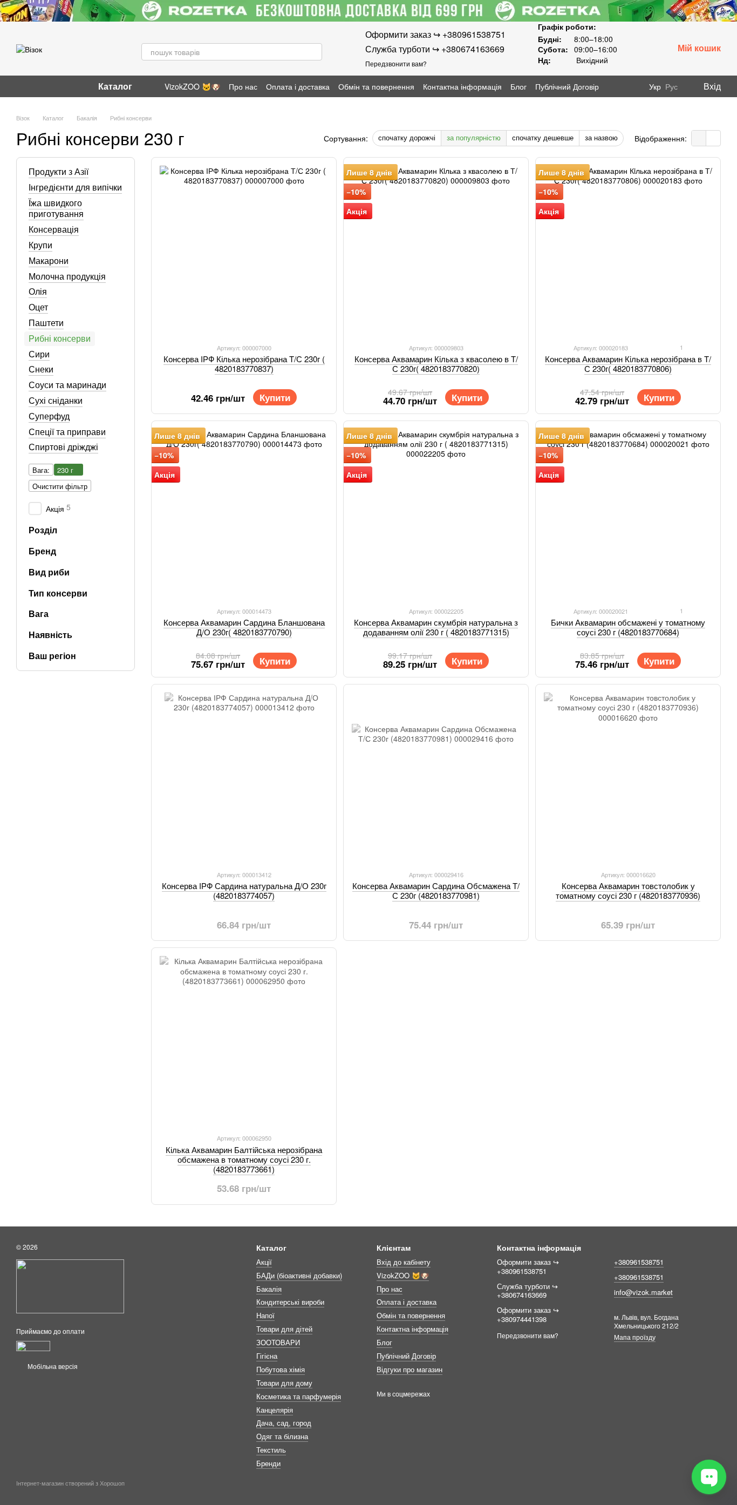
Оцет (38, 307)
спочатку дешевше (543, 137)
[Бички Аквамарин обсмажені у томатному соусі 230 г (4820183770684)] (628, 513)
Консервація (54, 229)
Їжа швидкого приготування (56, 208)
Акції (264, 1262)
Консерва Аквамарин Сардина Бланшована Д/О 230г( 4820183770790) (244, 627)
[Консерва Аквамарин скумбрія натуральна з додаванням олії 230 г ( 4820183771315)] (436, 513)
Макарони (49, 260)
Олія (38, 291)
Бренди (268, 1463)
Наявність (50, 635)
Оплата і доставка (298, 86)
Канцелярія (274, 1410)
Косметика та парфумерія (298, 1396)
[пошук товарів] (313, 51)
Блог (518, 86)
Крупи (40, 245)
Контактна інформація (462, 86)
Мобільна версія (52, 1366)
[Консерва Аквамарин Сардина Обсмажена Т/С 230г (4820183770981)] (436, 777)
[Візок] (70, 1285)
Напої (265, 1315)
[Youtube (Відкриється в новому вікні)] (46, 86)
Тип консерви (58, 593)
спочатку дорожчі (406, 137)
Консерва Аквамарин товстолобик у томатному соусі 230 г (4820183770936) (628, 890)
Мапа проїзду (635, 1336)
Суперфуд (49, 416)
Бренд (42, 551)
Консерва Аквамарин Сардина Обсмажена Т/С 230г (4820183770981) (436, 890)
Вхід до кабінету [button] (404, 1262)
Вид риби (49, 572)
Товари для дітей (284, 1329)
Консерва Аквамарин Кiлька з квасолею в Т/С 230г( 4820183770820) (436, 363)
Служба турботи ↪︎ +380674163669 (434, 49)
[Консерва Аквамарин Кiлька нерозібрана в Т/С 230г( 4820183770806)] (628, 250)
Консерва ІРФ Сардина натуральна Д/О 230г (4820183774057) (244, 890)
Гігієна (266, 1356)
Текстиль (271, 1450)
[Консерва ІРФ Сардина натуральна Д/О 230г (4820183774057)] (244, 777)
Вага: (41, 470)
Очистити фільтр (59, 486)
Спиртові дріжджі (63, 446)
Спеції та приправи (67, 431)
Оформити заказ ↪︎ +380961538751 (435, 34)
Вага (39, 614)
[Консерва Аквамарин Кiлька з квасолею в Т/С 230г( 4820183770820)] (436, 250)
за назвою (601, 137)
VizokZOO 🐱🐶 (192, 86)
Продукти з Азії (58, 171)
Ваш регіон (52, 656)
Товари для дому (284, 1383)
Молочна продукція (67, 275)
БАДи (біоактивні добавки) (299, 1275)
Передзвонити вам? (396, 63)
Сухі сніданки (56, 400)
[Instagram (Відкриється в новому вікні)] (20, 86)
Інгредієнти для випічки (75, 187)
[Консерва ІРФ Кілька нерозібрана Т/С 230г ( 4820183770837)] (244, 250)
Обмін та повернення (376, 86)
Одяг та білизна (282, 1436)
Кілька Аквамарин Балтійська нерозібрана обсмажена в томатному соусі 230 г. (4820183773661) (244, 1159)
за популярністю (474, 137)
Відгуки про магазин (409, 1369)
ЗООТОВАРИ (278, 1342)
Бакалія (269, 1289)
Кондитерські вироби (290, 1302)
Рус (671, 86)
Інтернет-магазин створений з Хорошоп (70, 1483)
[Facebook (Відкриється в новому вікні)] (33, 86)
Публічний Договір (567, 86)
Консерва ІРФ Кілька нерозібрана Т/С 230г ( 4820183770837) (244, 363)
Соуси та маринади (67, 384)
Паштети (46, 322)
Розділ (43, 530)
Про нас (243, 86)
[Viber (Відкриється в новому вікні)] (59, 86)
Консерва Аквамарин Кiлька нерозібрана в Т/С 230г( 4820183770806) (628, 363)
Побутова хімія (280, 1369)
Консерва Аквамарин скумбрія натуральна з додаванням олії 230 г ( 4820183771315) (436, 627)
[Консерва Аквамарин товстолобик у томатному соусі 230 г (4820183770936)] (628, 777)
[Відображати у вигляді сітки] (699, 138)
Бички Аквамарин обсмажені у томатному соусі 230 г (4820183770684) (628, 627)
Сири (39, 353)
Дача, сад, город (283, 1423)
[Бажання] (636, 48)
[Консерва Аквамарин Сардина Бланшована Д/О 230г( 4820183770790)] (244, 513)
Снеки (41, 369)
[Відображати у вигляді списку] (713, 138)
